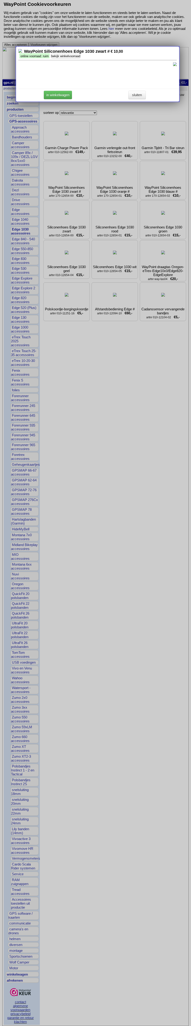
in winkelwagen (57, 95)
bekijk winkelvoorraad (65, 56)
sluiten (137, 95)
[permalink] (20, 51)
